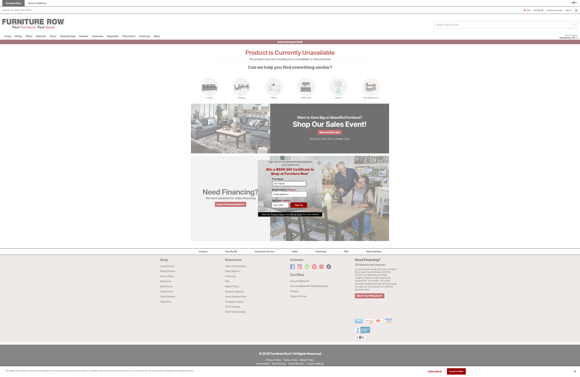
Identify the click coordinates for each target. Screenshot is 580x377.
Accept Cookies (456, 371)
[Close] (575, 371)
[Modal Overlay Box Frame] (290, 188)
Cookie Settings (435, 371)
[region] (290, 371)
